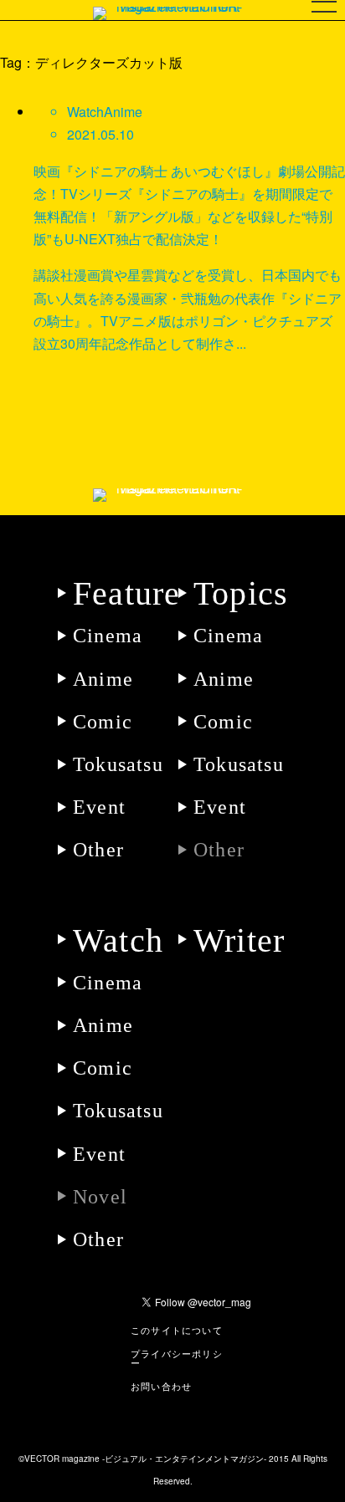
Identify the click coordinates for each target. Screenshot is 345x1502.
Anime (103, 679)
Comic (102, 722)
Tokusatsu (118, 764)
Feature (126, 593)
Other (98, 850)
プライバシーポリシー (177, 1358)
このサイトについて (177, 1331)
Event (99, 807)
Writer (239, 940)
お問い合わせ (161, 1387)
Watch (118, 940)
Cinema (107, 635)
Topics (240, 593)
